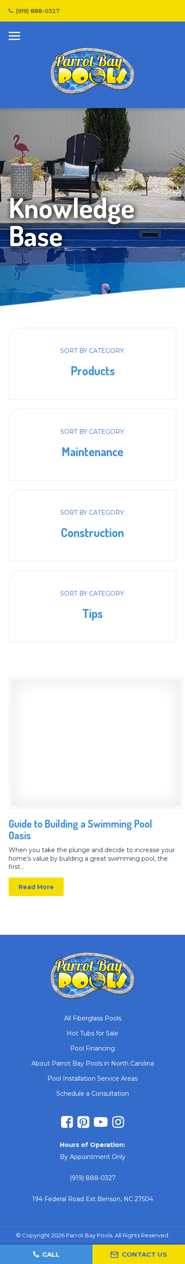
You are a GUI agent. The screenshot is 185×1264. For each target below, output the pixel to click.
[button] (14, 37)
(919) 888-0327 (37, 10)
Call (50, 1254)
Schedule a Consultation (92, 1093)
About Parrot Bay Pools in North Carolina (92, 1063)
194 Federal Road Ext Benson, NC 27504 (92, 1199)
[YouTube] (101, 1123)
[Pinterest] (83, 1123)
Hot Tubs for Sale (92, 1033)
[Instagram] (118, 1123)
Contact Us (144, 1254)
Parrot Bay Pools (92, 71)
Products (92, 363)
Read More (92, 786)
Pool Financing (92, 1048)
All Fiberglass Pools (92, 1018)
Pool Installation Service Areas (92, 1078)
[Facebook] (67, 1123)
